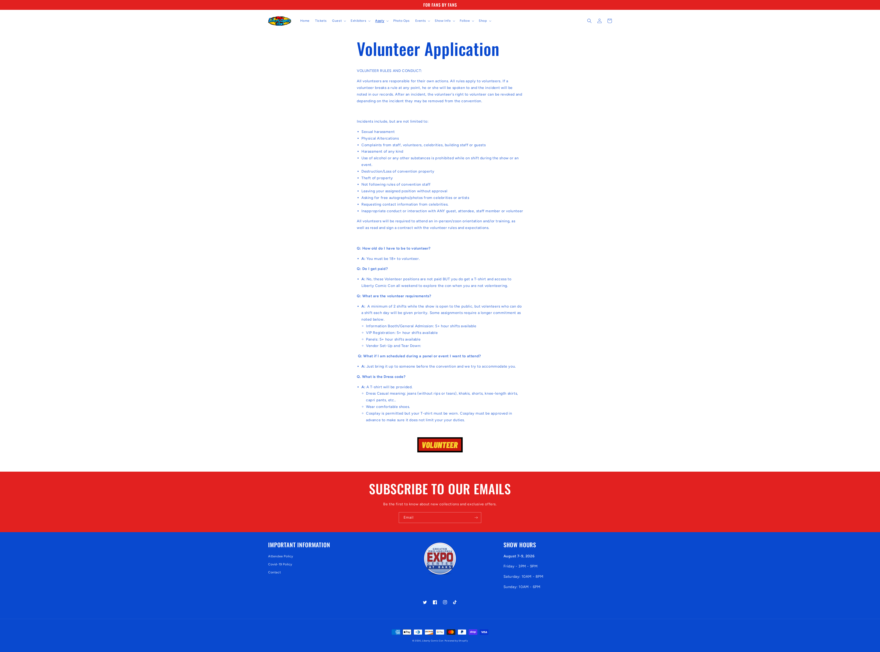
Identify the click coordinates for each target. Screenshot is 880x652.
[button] (338, 21)
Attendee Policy (280, 556)
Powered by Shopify (456, 640)
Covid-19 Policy (280, 564)
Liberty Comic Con (433, 640)
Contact (274, 572)
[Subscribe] (476, 517)
